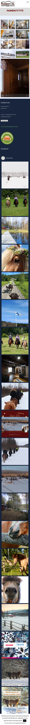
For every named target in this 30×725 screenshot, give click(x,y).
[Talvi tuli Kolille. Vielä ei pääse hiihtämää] (15, 175)
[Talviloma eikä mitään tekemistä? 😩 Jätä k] (15, 645)
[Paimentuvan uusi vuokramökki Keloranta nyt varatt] (15, 506)
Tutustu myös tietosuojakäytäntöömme (15, 723)
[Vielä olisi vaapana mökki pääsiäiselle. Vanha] (15, 368)
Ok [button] (24, 720)
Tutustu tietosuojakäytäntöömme (9, 126)
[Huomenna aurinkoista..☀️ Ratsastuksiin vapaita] (15, 340)
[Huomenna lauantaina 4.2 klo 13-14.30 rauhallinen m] (15, 672)
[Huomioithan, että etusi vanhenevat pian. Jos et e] (15, 396)
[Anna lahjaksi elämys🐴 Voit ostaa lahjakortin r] (15, 451)
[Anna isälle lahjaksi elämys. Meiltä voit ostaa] (15, 202)
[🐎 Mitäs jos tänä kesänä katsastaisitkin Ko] (15, 285)
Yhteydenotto (4, 120)
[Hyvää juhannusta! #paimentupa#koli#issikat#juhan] (15, 258)
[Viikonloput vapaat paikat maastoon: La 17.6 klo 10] (15, 562)
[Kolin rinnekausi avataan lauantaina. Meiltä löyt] (15, 479)
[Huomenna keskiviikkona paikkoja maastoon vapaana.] (15, 589)
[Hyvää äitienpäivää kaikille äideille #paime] (15, 313)
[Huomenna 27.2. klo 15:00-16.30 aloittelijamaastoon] (15, 617)
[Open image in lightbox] (4, 24)
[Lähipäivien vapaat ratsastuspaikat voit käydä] (15, 534)
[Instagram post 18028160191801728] (15, 423)
